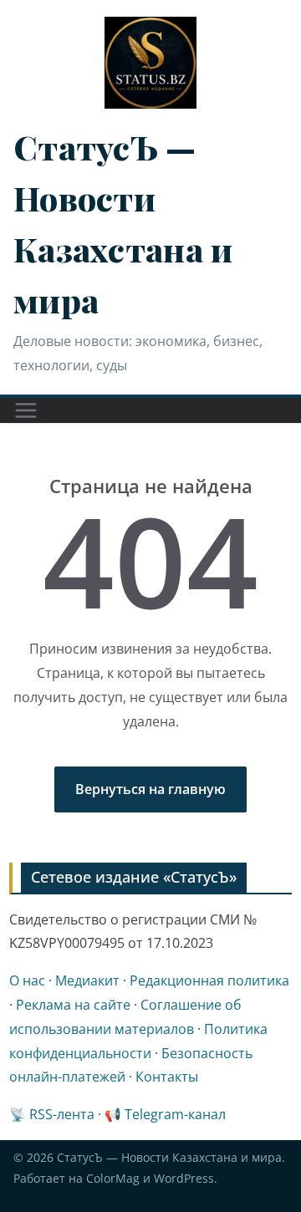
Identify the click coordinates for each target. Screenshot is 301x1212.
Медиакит (87, 980)
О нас (27, 980)
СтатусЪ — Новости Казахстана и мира (169, 1157)
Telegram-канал (175, 1114)
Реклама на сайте (73, 1005)
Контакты (166, 1076)
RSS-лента (61, 1114)
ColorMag (113, 1178)
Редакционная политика (209, 980)
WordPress (184, 1178)
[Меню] (25, 410)
